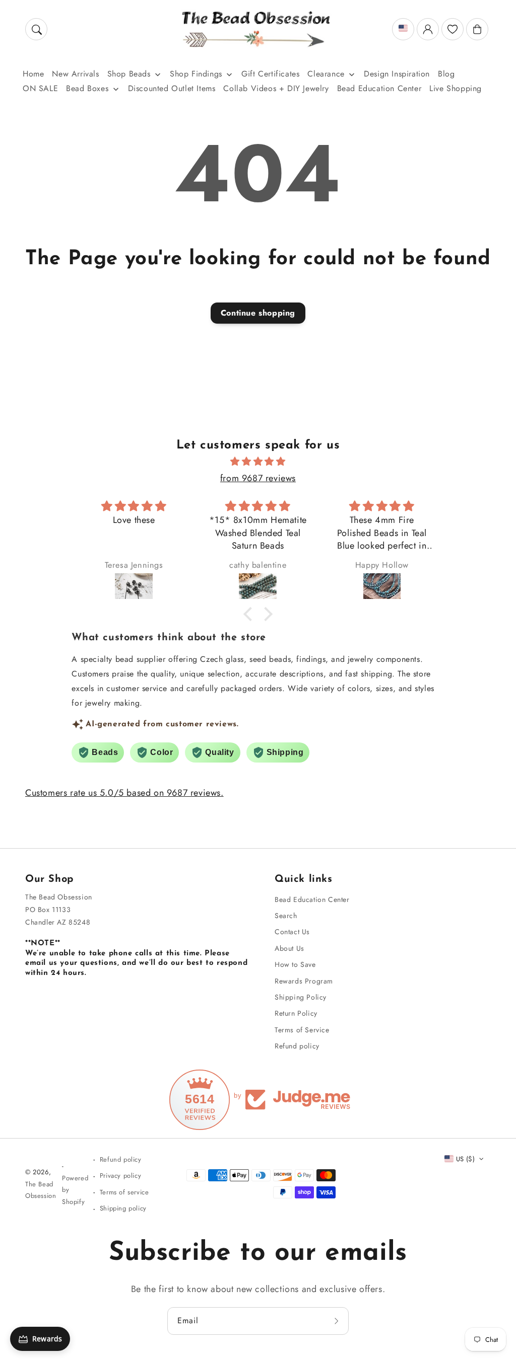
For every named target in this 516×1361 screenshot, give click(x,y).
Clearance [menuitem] (325, 74)
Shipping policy (123, 1208)
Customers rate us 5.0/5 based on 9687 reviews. (124, 792)
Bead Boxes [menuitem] (87, 88)
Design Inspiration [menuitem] (397, 74)
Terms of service (124, 1192)
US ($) (465, 1159)
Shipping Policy (301, 997)
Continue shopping (258, 313)
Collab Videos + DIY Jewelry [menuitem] (276, 88)
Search (286, 916)
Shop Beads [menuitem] (129, 74)
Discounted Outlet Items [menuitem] (172, 88)
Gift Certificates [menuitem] (270, 74)
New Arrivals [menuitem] (75, 74)
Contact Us (292, 932)
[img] (258, 461)
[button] (36, 29)
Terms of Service (302, 1030)
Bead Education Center (312, 899)
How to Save (295, 964)
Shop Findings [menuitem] (196, 74)
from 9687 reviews (258, 478)
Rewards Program (304, 981)
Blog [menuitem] (446, 74)
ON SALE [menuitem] (40, 88)
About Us (289, 948)
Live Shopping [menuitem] (455, 88)
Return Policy (296, 1013)
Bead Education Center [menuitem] (379, 88)
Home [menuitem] (33, 74)
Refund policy (297, 1046)
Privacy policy (120, 1175)
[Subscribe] (338, 1320)
